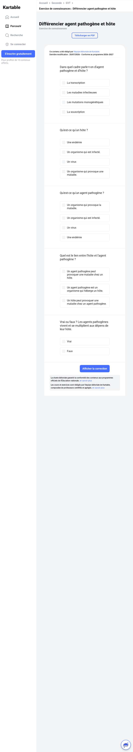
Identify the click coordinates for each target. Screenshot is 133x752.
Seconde (57, 3)
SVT (68, 3)
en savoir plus (86, 381)
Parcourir (15, 26)
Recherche (16, 35)
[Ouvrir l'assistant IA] (125, 744)
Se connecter (18, 44)
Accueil (14, 17)
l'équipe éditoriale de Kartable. (86, 52)
